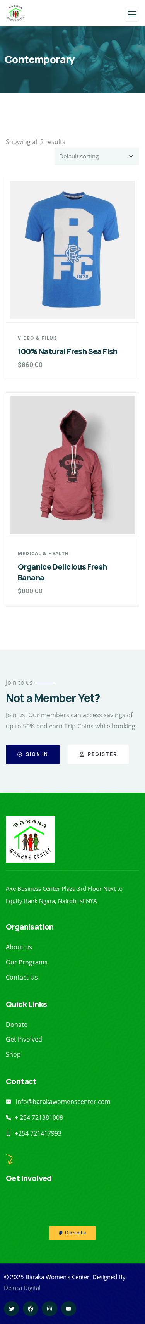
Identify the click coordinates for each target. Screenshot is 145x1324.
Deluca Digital (22, 1287)
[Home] (30, 839)
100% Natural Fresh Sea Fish (68, 351)
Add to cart (76, 308)
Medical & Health (43, 553)
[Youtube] (68, 1308)
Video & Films (37, 338)
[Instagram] (49, 1308)
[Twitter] (11, 1308)
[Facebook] (30, 1308)
